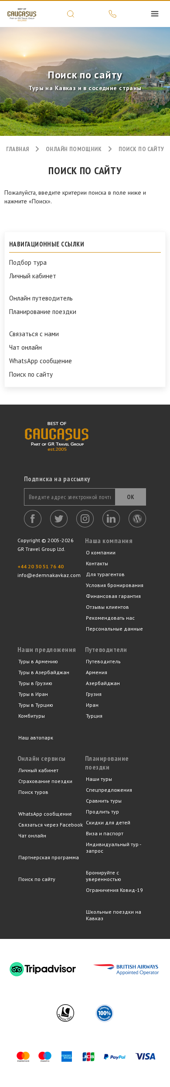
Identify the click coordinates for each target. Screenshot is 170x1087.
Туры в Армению (38, 661)
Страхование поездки (45, 781)
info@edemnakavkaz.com (49, 575)
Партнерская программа (48, 857)
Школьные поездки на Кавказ (113, 915)
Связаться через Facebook (50, 824)
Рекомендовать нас (110, 617)
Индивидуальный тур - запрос (113, 847)
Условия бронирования (114, 585)
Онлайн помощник (74, 149)
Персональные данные (114, 628)
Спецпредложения (109, 790)
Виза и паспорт (104, 833)
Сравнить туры (104, 800)
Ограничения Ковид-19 (114, 890)
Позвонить (112, 14)
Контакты (97, 563)
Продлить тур (102, 811)
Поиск (70, 14)
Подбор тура (28, 262)
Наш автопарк (35, 737)
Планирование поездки (42, 311)
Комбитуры (31, 715)
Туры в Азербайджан (43, 672)
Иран (92, 705)
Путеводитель (103, 661)
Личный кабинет (32, 276)
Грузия (94, 694)
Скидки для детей (108, 822)
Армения (96, 672)
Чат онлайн (25, 347)
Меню (154, 14)
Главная (17, 149)
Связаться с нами (34, 334)
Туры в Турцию (35, 705)
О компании (101, 552)
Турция (94, 715)
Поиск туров (33, 792)
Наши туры (99, 779)
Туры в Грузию (35, 683)
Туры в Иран (33, 694)
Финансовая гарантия (113, 596)
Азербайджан (103, 683)
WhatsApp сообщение (40, 361)
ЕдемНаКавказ (22, 14)
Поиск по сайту (31, 374)
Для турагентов (105, 574)
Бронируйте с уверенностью (103, 875)
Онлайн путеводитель (41, 298)
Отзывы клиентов (107, 607)
